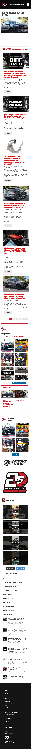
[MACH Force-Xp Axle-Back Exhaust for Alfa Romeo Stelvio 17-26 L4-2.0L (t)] (16, 193)
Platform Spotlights (18, 624)
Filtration (15, 679)
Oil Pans (15, 654)
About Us (7, 698)
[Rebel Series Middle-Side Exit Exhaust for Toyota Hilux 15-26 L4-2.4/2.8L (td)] (16, 284)
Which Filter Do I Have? (11, 590)
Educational (10, 679)
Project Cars (7, 716)
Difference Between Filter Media (13, 582)
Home (6, 690)
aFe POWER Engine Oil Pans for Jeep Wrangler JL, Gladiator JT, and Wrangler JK (17, 650)
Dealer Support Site (9, 695)
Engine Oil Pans (17, 652)
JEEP (9, 654)
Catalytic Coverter (18, 662)
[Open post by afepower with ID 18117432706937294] (7, 373)
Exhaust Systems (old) (9, 598)
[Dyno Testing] (21, 394)
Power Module (14, 633)
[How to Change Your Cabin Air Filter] (5, 677)
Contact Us (7, 693)
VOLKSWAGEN (11, 663)
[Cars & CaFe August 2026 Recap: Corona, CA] (5, 669)
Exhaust (14, 623)
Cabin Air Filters (21, 677)
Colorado (10, 623)
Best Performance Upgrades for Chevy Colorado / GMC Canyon (8, 403)
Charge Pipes (6, 602)
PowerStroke (20, 644)
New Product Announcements (11, 712)
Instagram (7, 721)
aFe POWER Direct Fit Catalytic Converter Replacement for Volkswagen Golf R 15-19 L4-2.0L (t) (17, 659)
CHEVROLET (14, 622)
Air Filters (5, 578)
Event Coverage (21, 671)
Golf (23, 662)
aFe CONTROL (17, 621)
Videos (9, 634)
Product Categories (9, 714)
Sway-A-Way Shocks (8, 610)
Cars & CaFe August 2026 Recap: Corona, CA (16, 668)
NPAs (15, 644)
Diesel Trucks (17, 642)
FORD (13, 644)
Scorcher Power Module (9, 606)
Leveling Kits (19, 623)
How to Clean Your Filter (11, 586)
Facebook (7, 724)
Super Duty (25, 644)
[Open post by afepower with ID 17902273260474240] (21, 373)
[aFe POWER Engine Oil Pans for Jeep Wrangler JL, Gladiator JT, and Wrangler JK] (16, 104)
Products (7, 710)
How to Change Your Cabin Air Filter (17, 676)
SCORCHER (20, 633)
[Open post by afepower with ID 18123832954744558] (7, 345)
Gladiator (24, 652)
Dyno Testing (20, 400)
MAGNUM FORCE (15, 631)
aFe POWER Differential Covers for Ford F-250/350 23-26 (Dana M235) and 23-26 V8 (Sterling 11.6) (17, 640)
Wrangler (19, 654)
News (9, 633)
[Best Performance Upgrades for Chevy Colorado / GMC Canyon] (8, 394)
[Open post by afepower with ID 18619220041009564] (7, 359)
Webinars (7, 707)
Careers (6, 696)
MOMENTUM (10, 624)
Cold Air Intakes (7, 594)
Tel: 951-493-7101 (9, 730)
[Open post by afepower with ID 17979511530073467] (21, 345)
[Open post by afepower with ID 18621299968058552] (21, 359)
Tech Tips (25, 633)
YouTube (7, 723)
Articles (9, 622)
